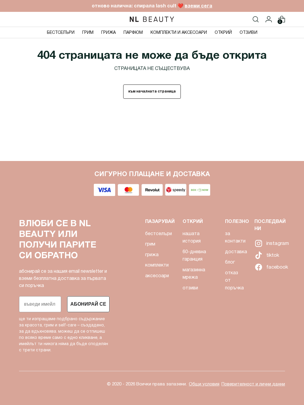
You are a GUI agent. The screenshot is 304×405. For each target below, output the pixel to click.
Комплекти (157, 265)
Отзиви (190, 288)
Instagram (258, 243)
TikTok (258, 255)
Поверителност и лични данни (253, 384)
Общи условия (204, 384)
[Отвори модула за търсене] (255, 19)
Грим (150, 244)
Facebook (258, 267)
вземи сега (198, 6)
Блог (230, 262)
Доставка (236, 251)
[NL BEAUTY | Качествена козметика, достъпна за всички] (152, 19)
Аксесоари (157, 275)
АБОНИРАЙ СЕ (88, 304)
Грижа (152, 254)
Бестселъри (158, 233)
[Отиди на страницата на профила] (268, 19)
